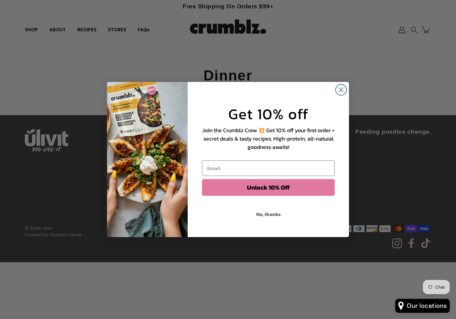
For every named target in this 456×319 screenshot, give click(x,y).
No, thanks (268, 214)
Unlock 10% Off (268, 187)
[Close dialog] (341, 89)
